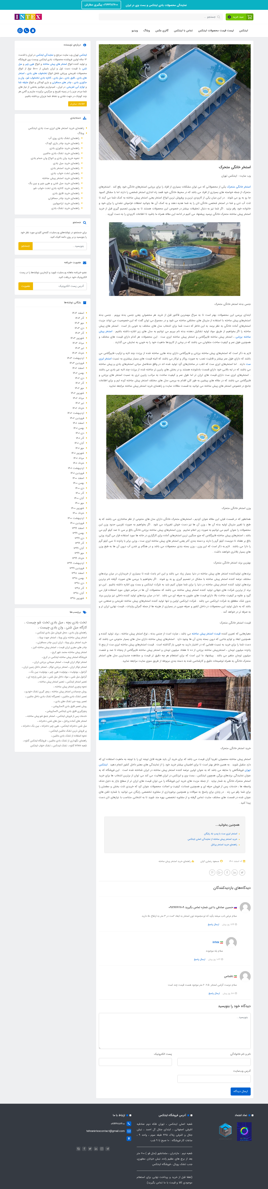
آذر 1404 (79, 318)
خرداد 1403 (78, 353)
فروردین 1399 (77, 568)
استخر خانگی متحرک (239, 187)
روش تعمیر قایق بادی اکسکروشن (69, 706)
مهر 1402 (79, 388)
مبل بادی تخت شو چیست (44, 622)
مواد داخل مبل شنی (58, 677)
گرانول (83, 672)
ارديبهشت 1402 (75, 413)
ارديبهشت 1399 (75, 563)
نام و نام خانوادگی (240, 1054)
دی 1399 (79, 538)
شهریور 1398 (77, 598)
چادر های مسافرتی (61, 82)
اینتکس (243, 30)
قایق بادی (70, 78)
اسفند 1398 (78, 573)
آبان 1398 (78, 593)
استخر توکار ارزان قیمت (75, 662)
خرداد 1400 (78, 513)
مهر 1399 (79, 553)
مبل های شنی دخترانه (49, 721)
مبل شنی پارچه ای (36, 677)
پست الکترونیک (163, 1054)
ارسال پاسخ (213, 924)
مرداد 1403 (78, 343)
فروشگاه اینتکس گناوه (35, 741)
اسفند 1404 (78, 313)
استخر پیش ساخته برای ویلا (72, 638)
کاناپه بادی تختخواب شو (38, 78)
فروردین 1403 (77, 363)
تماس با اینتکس (183, 30)
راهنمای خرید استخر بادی (65, 168)
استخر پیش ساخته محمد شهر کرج (69, 652)
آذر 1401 (80, 438)
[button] (240, 16)
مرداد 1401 (78, 458)
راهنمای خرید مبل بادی (66, 163)
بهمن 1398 (78, 578)
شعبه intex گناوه (78, 746)
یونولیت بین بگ (38, 672)
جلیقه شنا (23, 82)
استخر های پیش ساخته (55, 64)
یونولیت (73, 672)
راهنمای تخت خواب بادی (65, 173)
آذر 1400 (80, 493)
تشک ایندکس (59, 746)
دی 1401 (80, 433)
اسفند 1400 (78, 478)
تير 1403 (79, 348)
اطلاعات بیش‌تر (77, 104)
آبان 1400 (79, 498)
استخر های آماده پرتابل (75, 721)
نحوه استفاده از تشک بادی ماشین (69, 736)
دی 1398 (79, 583)
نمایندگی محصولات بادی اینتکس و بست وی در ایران (156, 5)
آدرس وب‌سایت (242, 1071)
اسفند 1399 (78, 528)
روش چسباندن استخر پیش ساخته (69, 692)
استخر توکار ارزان (78, 667)
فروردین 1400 (77, 523)
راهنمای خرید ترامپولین (66, 203)
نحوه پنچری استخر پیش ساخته (70, 687)
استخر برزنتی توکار (58, 667)
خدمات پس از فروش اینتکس (72, 716)
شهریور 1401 (77, 453)
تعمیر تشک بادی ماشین (74, 696)
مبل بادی (58, 78)
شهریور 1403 (77, 338)
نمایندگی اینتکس (44, 55)
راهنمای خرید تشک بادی (65, 208)
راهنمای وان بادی (78, 633)
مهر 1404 (79, 323)
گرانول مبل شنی (78, 677)
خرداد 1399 (78, 558)
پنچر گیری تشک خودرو (37, 692)
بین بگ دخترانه (30, 726)
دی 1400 (79, 488)
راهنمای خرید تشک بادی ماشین (61, 153)
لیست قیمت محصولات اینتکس (216, 30)
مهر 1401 (79, 448)
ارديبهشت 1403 (75, 358)
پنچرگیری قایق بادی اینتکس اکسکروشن (66, 711)
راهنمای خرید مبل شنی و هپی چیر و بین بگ (53, 183)
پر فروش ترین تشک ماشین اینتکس (68, 731)
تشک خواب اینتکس (40, 746)
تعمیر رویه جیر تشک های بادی (71, 701)
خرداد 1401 (78, 463)
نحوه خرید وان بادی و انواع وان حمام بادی (55, 158)
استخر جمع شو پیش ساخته (40, 716)
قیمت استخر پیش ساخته (206, 634)
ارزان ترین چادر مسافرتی (50, 642)
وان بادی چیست (51, 627)
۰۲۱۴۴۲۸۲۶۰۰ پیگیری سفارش (101, 5)
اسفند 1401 (78, 423)
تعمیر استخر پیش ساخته (51, 682)
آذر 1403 (79, 333)
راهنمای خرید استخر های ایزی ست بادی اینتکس (56, 128)
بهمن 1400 (78, 483)
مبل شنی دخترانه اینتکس (74, 726)
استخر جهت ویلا (47, 638)
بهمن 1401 (78, 428)
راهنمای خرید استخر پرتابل (224, 845)
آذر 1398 (79, 588)
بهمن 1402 (78, 373)
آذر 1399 (79, 543)
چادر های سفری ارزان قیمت (72, 647)
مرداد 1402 (78, 398)
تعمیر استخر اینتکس (76, 682)
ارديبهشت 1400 (76, 518)
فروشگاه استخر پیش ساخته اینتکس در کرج (65, 657)
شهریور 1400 (77, 508)
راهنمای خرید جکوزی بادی (64, 148)
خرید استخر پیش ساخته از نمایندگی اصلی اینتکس (213, 839)
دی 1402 (79, 378)
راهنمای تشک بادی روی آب (63, 138)
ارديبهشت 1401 (76, 468)
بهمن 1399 (78, 533)
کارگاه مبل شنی (76, 627)
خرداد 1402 (78, 408)
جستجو (25, 246)
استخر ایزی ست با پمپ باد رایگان (221, 834)
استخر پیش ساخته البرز (44, 647)
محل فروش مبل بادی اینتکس (51, 633)
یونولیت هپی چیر (58, 672)
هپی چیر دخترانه (50, 726)
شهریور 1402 (77, 393)
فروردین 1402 (77, 418)
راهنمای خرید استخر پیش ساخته (175, 861)
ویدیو (135, 30)
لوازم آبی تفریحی (76, 87)
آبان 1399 (79, 548)
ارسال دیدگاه (241, 1091)
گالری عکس (161, 30)
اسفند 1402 (78, 368)
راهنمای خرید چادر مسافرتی (63, 198)
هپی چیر (29, 64)
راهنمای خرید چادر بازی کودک (62, 143)
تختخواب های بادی (37, 73)
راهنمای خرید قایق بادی (66, 193)
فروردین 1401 (77, 473)
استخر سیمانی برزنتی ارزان (47, 662)
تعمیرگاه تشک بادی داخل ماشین (43, 696)
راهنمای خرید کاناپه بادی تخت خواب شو (56, 188)
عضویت (25, 286)
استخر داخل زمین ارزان (35, 667)
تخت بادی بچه (76, 622)
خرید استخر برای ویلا (75, 642)
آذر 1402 (79, 383)
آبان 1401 (79, 443)
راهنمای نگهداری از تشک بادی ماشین (67, 741)
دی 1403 (79, 328)
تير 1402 (79, 403)
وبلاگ (146, 30)
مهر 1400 (79, 503)
